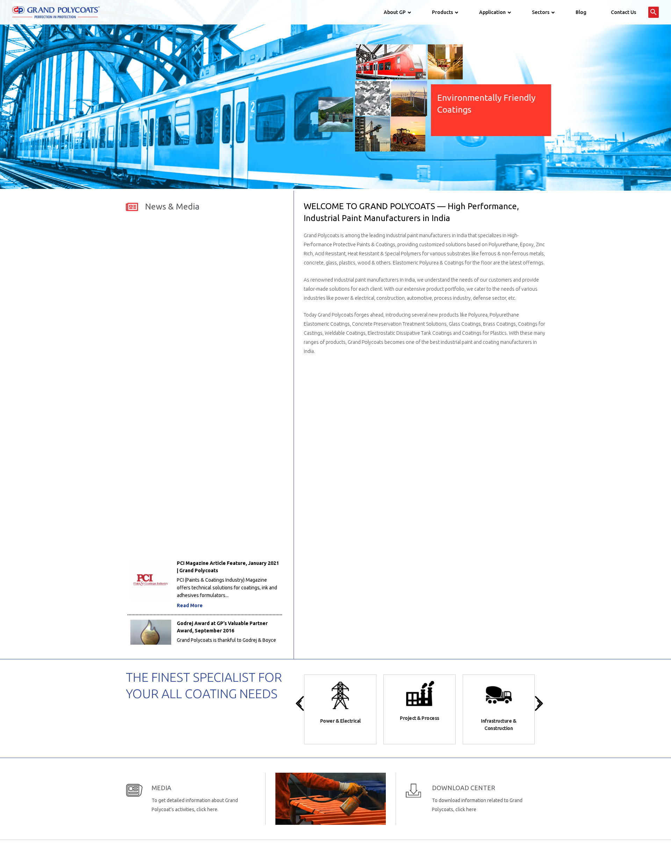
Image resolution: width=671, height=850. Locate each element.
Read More (190, 577)
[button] (653, 12)
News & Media (172, 206)
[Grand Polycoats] (56, 12)
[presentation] (300, 703)
